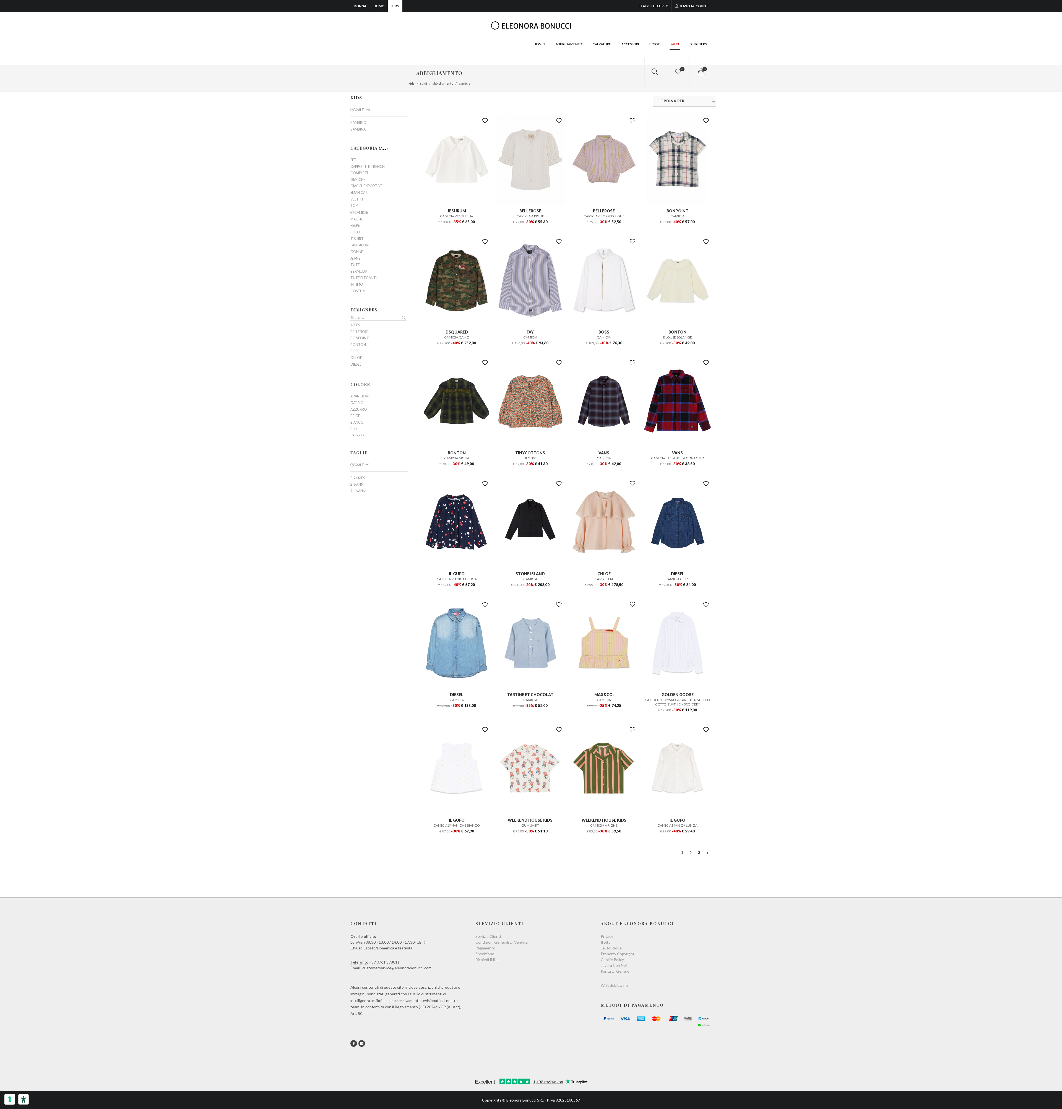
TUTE (355, 265)
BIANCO (357, 423)
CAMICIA (677, 216)
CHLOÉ (604, 573)
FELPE (355, 226)
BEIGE (355, 416)
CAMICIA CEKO (677, 579)
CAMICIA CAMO (456, 337)
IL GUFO (457, 573)
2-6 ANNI (357, 484)
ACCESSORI (630, 44)
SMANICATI (359, 193)
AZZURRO (358, 410)
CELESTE (357, 436)
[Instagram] (361, 1043)
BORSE (654, 44)
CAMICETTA (604, 579)
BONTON (677, 332)
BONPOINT (677, 211)
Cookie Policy (612, 959)
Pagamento (485, 948)
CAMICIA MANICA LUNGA (457, 579)
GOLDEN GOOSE (678, 694)
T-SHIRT (357, 239)
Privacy (607, 936)
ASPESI (355, 325)
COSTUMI (358, 291)
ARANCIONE (360, 396)
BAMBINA (358, 129)
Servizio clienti (488, 936)
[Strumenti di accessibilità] (23, 1099)
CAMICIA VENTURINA (456, 216)
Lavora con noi (614, 965)
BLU (353, 429)
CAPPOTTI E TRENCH (367, 167)
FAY (530, 332)
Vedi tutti (361, 465)
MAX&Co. (604, 694)
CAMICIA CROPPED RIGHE (604, 216)
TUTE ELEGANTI (363, 278)
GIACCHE (358, 180)
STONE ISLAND (530, 573)
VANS (603, 453)
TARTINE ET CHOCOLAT (530, 694)
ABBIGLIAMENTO (569, 44)
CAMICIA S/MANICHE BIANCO (456, 825)
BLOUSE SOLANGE (677, 337)
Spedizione (484, 953)
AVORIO (357, 403)
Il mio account (693, 6)
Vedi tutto (362, 110)
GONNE (356, 252)
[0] (700, 71)
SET (353, 160)
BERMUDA (358, 272)
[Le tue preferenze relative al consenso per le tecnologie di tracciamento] (9, 1099)
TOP (354, 206)
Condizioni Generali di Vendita (501, 942)
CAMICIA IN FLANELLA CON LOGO (677, 458)
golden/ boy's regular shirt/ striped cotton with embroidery (677, 702)
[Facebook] (353, 1043)
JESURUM (456, 211)
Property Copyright (617, 953)
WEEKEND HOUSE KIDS (530, 820)
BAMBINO (358, 123)
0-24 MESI (358, 478)
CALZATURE (602, 44)
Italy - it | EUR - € (653, 6)
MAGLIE (356, 219)
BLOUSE (530, 458)
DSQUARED (457, 332)
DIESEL (677, 573)
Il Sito (606, 942)
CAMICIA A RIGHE (530, 216)
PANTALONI (359, 245)
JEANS (355, 259)
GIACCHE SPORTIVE (366, 186)
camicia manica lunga (677, 825)
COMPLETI (359, 173)
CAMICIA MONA (456, 458)
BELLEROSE (530, 211)
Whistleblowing (614, 985)
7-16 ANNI (358, 491)
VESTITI (356, 199)
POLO (355, 232)
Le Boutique (611, 948)
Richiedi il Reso (488, 959)
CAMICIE (361, 212)
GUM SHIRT (530, 825)
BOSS (603, 332)
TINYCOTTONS (530, 453)
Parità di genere (615, 971)
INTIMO (356, 285)
